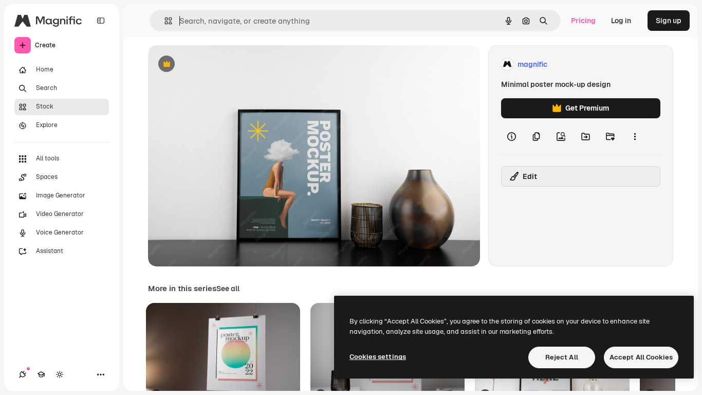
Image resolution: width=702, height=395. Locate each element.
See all (227, 288)
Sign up (668, 20)
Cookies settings (377, 356)
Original (213, 64)
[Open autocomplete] (164, 21)
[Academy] (41, 374)
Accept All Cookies (641, 357)
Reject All (561, 357)
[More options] (634, 137)
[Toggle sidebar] (101, 20)
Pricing (583, 20)
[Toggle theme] (59, 374)
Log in (621, 20)
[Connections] (22, 374)
